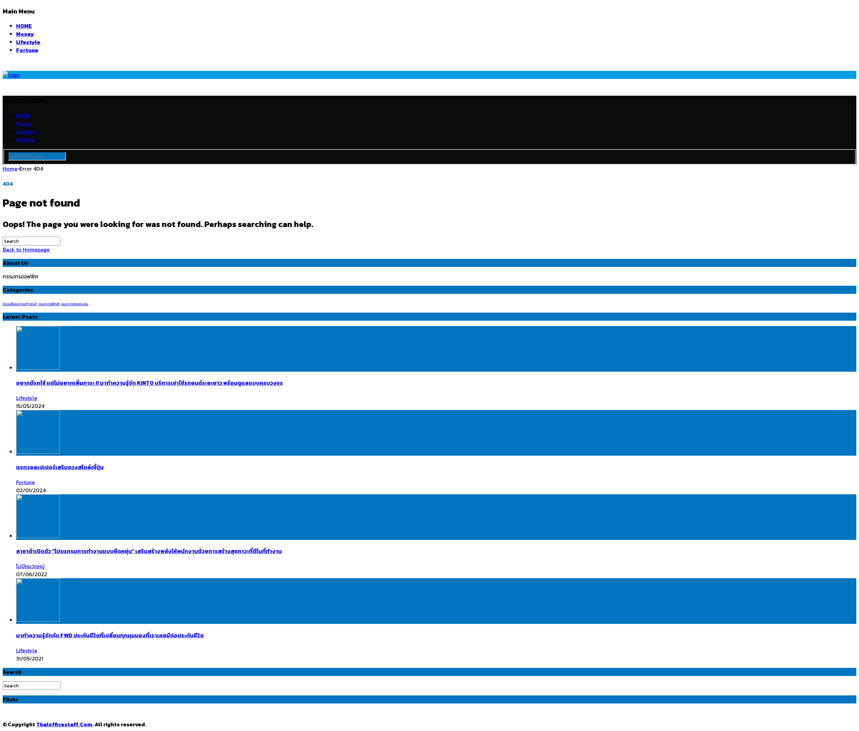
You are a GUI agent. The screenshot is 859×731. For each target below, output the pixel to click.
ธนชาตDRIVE (49, 304)
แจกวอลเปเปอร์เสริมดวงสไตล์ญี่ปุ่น (60, 467)
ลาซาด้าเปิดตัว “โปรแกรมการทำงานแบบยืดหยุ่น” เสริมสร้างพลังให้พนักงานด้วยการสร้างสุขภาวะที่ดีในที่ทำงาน (149, 551)
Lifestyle (28, 42)
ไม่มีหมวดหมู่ (30, 566)
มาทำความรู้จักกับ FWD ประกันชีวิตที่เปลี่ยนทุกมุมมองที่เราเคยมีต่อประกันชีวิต (110, 635)
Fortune (27, 50)
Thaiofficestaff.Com (64, 724)
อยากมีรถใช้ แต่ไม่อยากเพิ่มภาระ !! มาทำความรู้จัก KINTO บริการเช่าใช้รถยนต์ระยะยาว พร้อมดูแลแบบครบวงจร (149, 383)
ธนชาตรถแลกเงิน (74, 304)
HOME (24, 26)
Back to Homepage (26, 249)
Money (25, 34)
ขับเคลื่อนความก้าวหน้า (20, 304)
